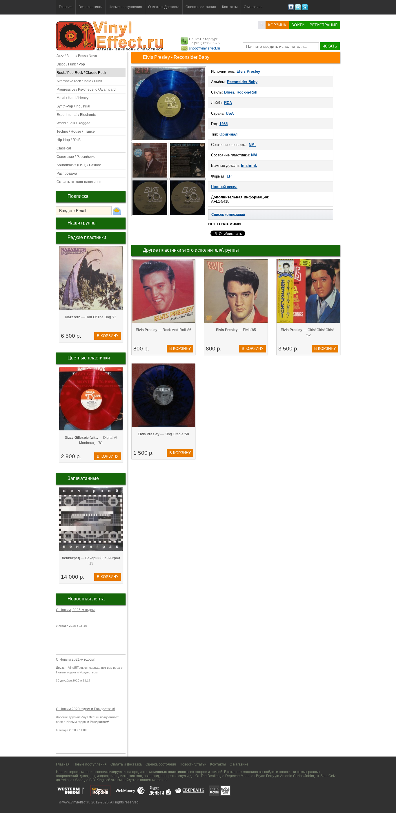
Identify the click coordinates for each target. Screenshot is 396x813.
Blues (229, 92)
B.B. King (96, 780)
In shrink (249, 165)
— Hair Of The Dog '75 (91, 317)
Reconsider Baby (242, 82)
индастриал (107, 776)
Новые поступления (125, 7)
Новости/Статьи (193, 764)
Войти (297, 25)
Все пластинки (91, 7)
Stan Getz (328, 776)
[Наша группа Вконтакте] (291, 9)
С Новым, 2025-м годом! (75, 610)
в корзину (107, 336)
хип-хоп (135, 776)
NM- (252, 144)
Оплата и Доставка (163, 7)
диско (123, 776)
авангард (151, 776)
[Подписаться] (116, 211)
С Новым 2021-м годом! (75, 659)
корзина (277, 25)
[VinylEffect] (305, 9)
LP (229, 176)
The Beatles (210, 776)
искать (329, 46)
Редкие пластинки (87, 237)
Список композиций (228, 215)
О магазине (253, 7)
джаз (84, 776)
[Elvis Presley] (168, 140)
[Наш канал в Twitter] (298, 9)
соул (182, 776)
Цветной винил (224, 186)
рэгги (172, 776)
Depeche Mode (237, 776)
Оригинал (228, 134)
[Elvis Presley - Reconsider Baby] (150, 178)
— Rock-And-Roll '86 (163, 330)
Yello (65, 780)
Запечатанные (83, 478)
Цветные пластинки (89, 357)
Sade (79, 780)
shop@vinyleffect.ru (204, 48)
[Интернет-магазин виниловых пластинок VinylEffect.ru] (110, 49)
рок (92, 776)
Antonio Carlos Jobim (297, 776)
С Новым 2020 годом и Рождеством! (85, 709)
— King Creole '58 (163, 434)
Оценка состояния (201, 7)
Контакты (230, 7)
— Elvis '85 (236, 330)
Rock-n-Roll (247, 92)
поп (164, 776)
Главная (65, 7)
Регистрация (323, 25)
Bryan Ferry (265, 776)
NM (254, 155)
